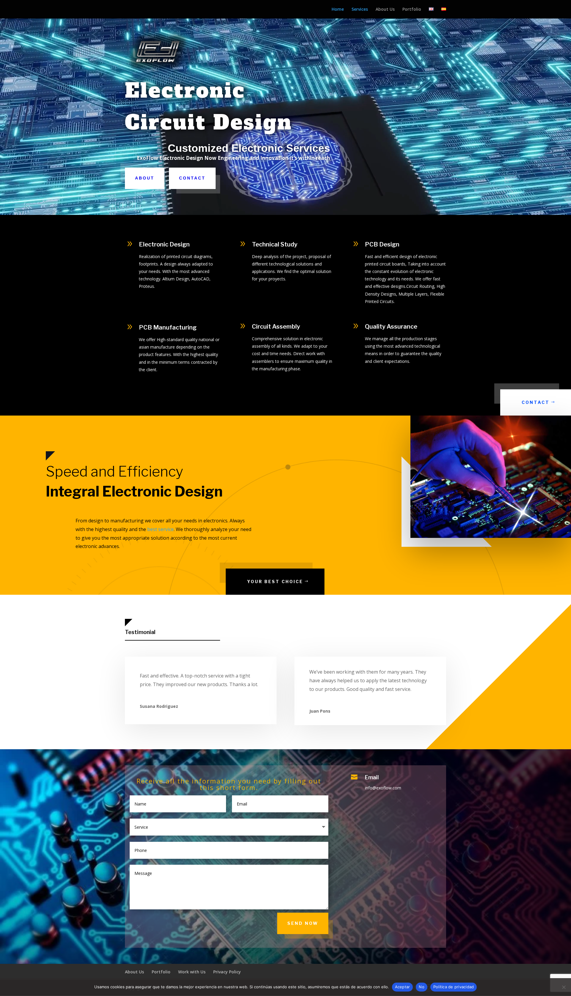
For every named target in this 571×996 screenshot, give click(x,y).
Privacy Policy (227, 972)
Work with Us (192, 972)
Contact (192, 178)
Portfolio (411, 9)
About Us (385, 9)
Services (360, 9)
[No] (564, 987)
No (421, 986)
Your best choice (275, 581)
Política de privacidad (453, 986)
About (144, 178)
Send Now (302, 923)
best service (160, 529)
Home (338, 9)
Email (372, 777)
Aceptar (402, 986)
